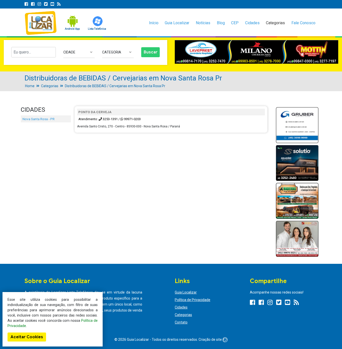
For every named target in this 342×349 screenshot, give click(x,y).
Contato (181, 322)
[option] (256, 52)
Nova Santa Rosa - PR (39, 119)
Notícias (203, 22)
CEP (235, 22)
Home (30, 86)
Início (153, 22)
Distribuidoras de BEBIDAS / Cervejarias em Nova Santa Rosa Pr (115, 86)
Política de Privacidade (192, 300)
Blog (221, 22)
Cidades (252, 22)
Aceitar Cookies (27, 337)
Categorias (275, 22)
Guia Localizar (177, 22)
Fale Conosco (303, 22)
